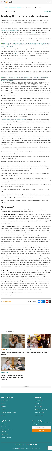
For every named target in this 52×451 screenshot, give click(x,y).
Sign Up (41, 430)
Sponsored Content (39, 415)
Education (19, 7)
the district (33, 32)
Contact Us (3, 415)
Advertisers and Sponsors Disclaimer (6, 430)
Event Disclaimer (4, 434)
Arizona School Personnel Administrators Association (14, 119)
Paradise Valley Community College (10, 30)
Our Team (3, 403)
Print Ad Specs (38, 406)
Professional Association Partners (8, 412)
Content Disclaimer (5, 427)
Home (6, 7)
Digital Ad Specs (38, 403)
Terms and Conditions (6, 437)
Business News (12, 7)
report (16, 53)
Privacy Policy (4, 424)
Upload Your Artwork (39, 412)
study (47, 139)
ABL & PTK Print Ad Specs (41, 409)
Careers (2, 409)
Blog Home (7, 301)
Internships (3, 406)
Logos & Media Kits (39, 401)
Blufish (38, 448)
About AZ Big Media (5, 401)
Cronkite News (47, 11)
